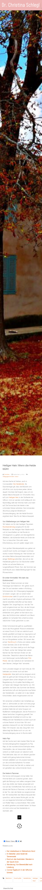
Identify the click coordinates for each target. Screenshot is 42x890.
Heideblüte (27, 878)
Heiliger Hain (35, 879)
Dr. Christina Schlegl (21, 5)
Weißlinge (11, 559)
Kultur (16, 476)
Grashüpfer (17, 878)
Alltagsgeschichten (8, 476)
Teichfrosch (12, 642)
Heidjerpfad (7, 674)
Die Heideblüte (18, 484)
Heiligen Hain (13, 497)
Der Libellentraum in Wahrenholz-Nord (21, 851)
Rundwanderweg (9, 527)
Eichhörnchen (8, 596)
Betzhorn (9, 878)
